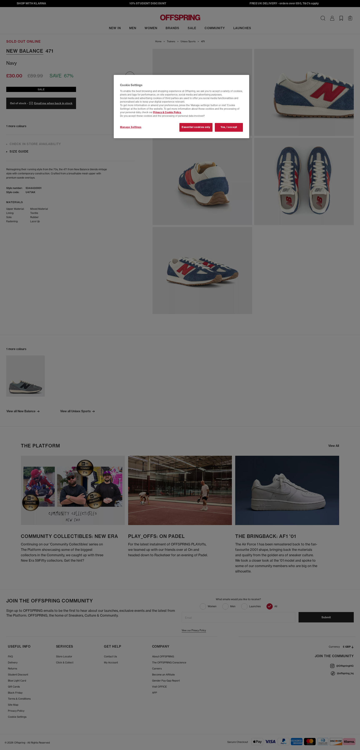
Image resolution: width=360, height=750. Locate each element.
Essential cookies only (196, 127)
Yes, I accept (229, 127)
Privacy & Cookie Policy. (167, 112)
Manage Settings (130, 127)
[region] (181, 106)
